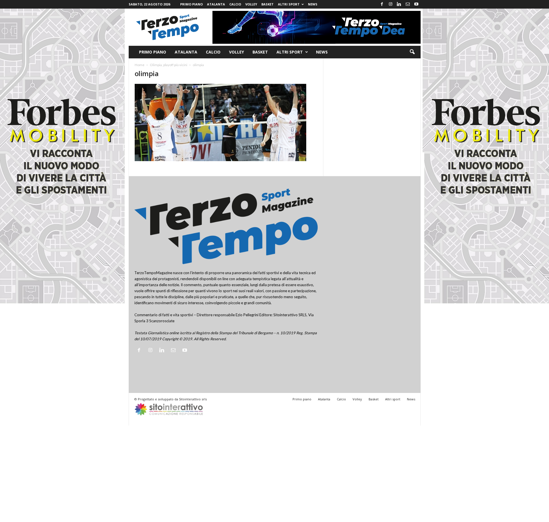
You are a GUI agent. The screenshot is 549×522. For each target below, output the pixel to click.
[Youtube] (416, 4)
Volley (251, 4)
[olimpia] (226, 122)
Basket (267, 4)
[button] (412, 52)
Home (139, 65)
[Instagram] (390, 4)
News (312, 4)
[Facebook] (382, 4)
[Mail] (407, 4)
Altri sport (289, 4)
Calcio (235, 4)
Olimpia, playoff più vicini (168, 65)
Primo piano (191, 4)
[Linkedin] (399, 4)
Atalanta (216, 4)
